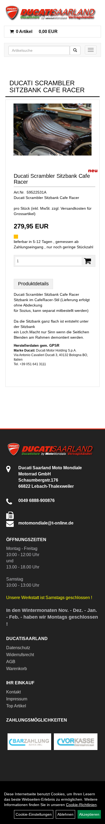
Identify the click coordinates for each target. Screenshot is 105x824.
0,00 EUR (37, 31)
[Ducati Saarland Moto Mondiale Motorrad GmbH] (52, 12)
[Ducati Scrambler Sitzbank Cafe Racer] (52, 130)
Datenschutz (18, 647)
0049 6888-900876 (36, 500)
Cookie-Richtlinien (81, 805)
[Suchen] (75, 50)
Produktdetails (33, 283)
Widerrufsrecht (20, 654)
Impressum (16, 699)
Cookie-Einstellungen (34, 814)
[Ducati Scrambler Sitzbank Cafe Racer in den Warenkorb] (87, 261)
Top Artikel (16, 706)
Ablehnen (65, 814)
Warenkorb (16, 668)
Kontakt (13, 692)
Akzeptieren (89, 814)
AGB (10, 661)
